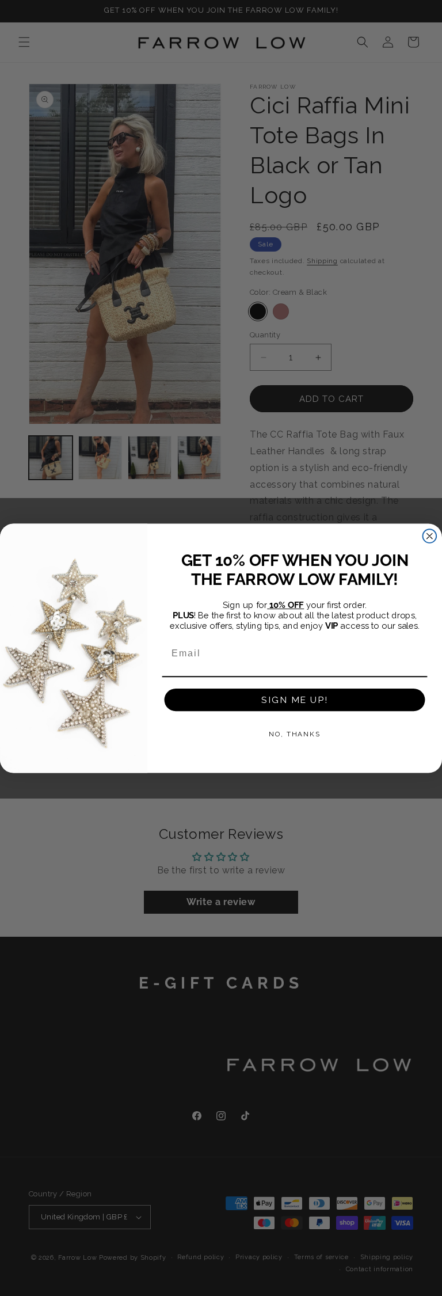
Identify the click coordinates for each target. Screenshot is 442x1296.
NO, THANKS (295, 733)
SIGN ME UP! (294, 699)
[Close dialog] (430, 536)
